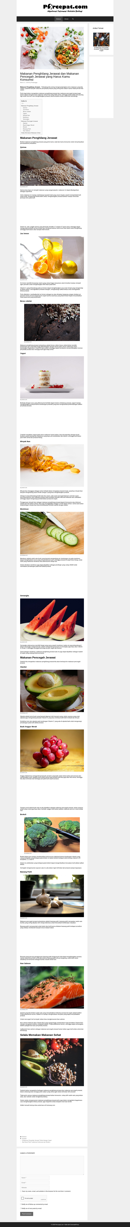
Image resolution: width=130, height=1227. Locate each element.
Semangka (26, 119)
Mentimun (26, 117)
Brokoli (25, 127)
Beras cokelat (27, 111)
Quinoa (25, 107)
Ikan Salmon (26, 130)
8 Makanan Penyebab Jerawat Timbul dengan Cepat (36, 1140)
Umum (66, 19)
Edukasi (58, 19)
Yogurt (25, 113)
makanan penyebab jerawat (44, 88)
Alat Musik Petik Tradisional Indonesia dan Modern (36, 1142)
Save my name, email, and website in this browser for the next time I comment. (46, 1191)
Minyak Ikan (26, 115)
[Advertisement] (52, 213)
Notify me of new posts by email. (32, 1208)
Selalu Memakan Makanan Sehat (30, 133)
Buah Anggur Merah (28, 125)
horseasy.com (50, 1105)
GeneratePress (74, 1224)
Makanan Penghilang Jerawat (29, 105)
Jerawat (24, 1138)
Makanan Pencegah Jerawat (29, 121)
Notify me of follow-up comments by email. (35, 1204)
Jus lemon (26, 109)
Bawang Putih (27, 129)
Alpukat (25, 123)
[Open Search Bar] (72, 19)
